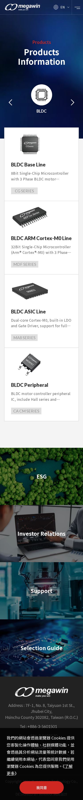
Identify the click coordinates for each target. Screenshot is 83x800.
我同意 (41, 787)
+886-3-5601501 (42, 726)
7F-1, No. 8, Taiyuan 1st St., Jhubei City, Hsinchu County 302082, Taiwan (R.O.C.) (41, 711)
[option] (42, 102)
